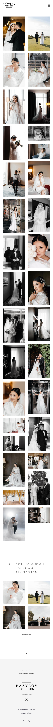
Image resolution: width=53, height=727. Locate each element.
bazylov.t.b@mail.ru (26, 673)
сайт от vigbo (26, 721)
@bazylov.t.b (26, 634)
